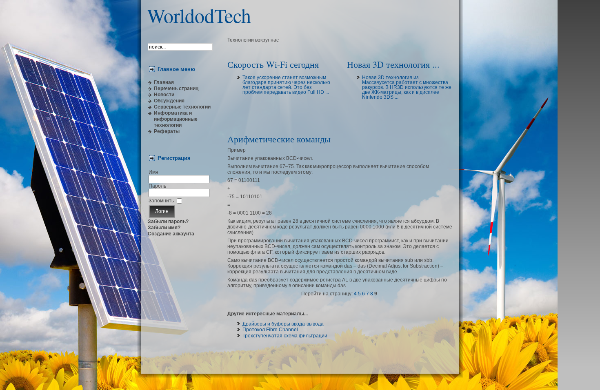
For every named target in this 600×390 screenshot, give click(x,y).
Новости (164, 95)
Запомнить (161, 201)
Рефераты (167, 131)
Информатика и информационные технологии (176, 119)
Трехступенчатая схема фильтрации (284, 336)
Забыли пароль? (168, 221)
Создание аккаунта (171, 234)
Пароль (157, 186)
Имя (153, 172)
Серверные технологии (182, 107)
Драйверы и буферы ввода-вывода (283, 324)
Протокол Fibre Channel (270, 329)
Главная (164, 82)
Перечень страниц (176, 88)
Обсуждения (169, 101)
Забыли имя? (164, 227)
